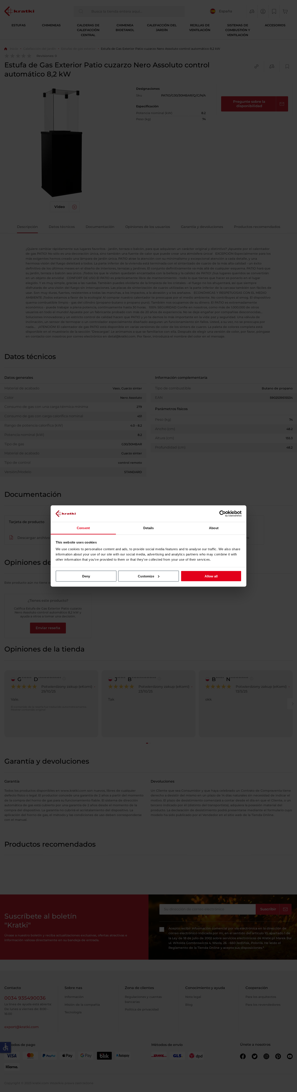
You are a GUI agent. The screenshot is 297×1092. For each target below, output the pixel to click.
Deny (86, 576)
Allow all (211, 576)
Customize (146, 576)
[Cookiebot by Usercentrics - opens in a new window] (223, 513)
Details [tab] (148, 528)
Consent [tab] (83, 528)
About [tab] (214, 528)
